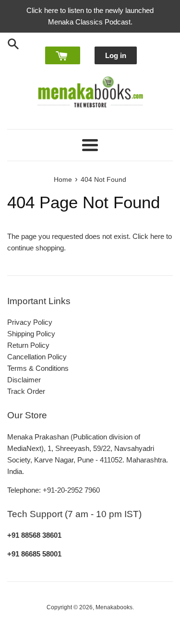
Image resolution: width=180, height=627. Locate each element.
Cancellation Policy (37, 357)
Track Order (26, 391)
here (157, 236)
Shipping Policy (31, 334)
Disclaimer (24, 380)
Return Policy (28, 345)
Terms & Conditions (38, 368)
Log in (115, 55)
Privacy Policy (29, 322)
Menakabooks (114, 607)
